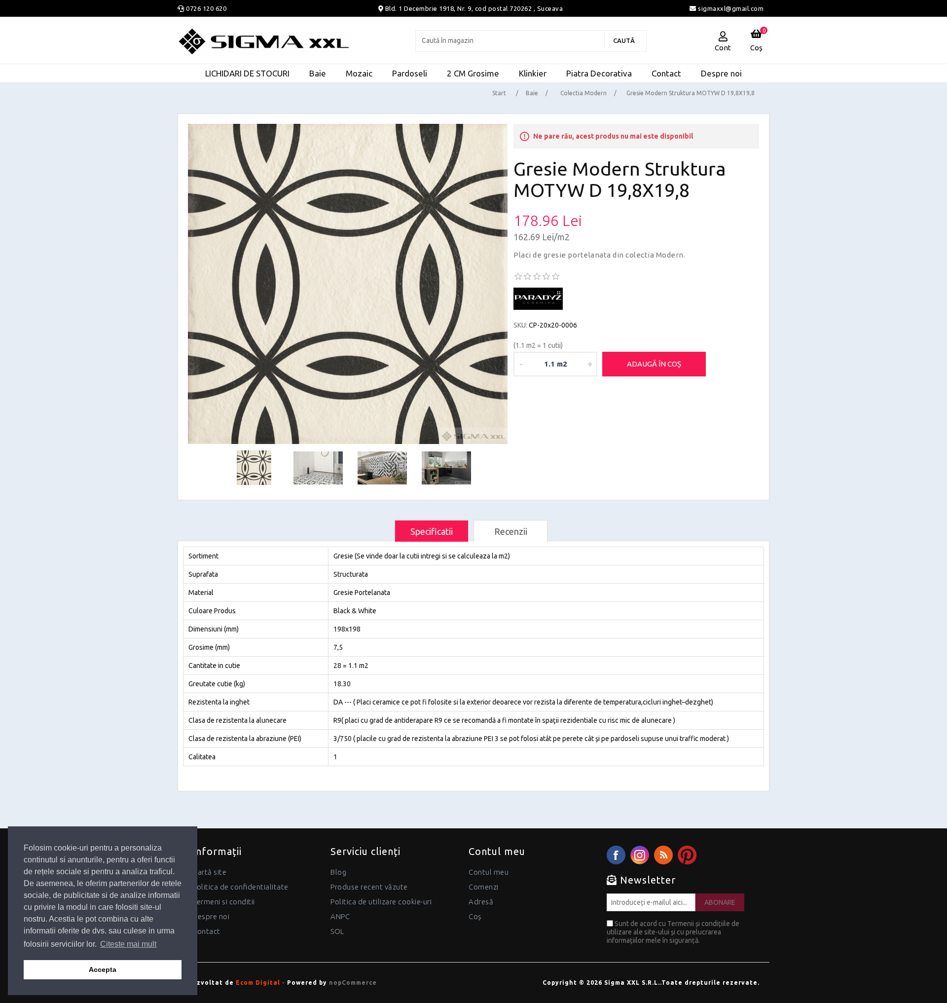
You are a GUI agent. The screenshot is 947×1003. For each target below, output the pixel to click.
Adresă (481, 901)
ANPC (340, 916)
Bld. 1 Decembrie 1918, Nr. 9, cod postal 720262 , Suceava (474, 8)
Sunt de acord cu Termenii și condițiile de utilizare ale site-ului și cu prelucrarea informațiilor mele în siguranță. (673, 932)
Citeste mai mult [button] (128, 944)
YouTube (687, 855)
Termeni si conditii (223, 901)
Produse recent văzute (369, 887)
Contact (206, 931)
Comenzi (484, 887)
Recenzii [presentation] (510, 531)
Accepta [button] (102, 969)
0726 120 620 (206, 8)
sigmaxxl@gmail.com (730, 8)
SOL (337, 931)
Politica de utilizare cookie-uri (381, 901)
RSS (663, 855)
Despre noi (210, 916)
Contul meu (489, 872)
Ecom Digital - (260, 982)
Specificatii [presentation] (431, 531)
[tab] (432, 531)
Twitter (639, 855)
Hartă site (209, 872)
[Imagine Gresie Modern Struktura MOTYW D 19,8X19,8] (348, 284)
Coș (475, 916)
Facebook (616, 855)
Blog (338, 872)
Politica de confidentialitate (240, 887)
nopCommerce (353, 982)
